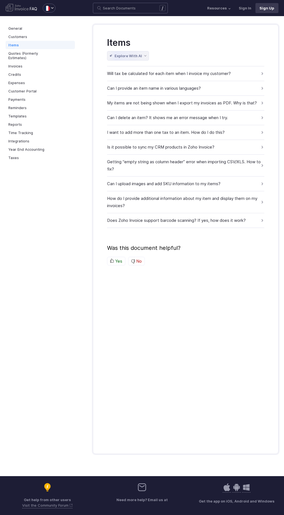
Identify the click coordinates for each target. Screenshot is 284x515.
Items (13, 45)
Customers (17, 36)
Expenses (16, 83)
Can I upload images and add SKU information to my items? (163, 183)
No (138, 261)
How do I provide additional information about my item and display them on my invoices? (182, 202)
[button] (46, 8)
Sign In (245, 8)
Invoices (15, 66)
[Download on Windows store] (246, 490)
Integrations (18, 141)
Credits (14, 74)
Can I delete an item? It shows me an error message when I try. (167, 117)
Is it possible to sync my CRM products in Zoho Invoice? (160, 147)
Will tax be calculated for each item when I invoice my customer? (169, 73)
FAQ (33, 8)
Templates (17, 116)
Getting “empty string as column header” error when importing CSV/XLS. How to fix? (184, 165)
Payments (17, 99)
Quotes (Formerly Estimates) (23, 55)
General (15, 28)
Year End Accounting (26, 149)
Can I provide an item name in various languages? (154, 88)
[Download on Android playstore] (227, 490)
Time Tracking (20, 132)
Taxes (13, 157)
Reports (15, 124)
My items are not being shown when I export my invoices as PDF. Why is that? (182, 102)
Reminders (17, 107)
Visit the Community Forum (46, 505)
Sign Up (267, 8)
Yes (118, 261)
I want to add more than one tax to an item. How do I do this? (166, 132)
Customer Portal (22, 91)
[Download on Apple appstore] (236, 490)
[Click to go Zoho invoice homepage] (17, 8)
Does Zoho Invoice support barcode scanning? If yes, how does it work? (176, 220)
